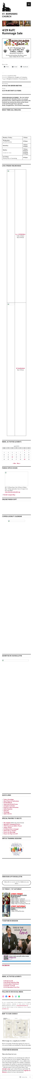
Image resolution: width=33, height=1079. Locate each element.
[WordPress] (16, 996)
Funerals (6, 810)
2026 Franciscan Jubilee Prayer (13, 826)
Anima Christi (8, 827)
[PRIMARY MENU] (29, 4)
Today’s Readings (9, 799)
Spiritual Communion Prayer (12, 824)
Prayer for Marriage (9, 832)
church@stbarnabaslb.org (12, 492)
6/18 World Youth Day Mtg (11, 982)
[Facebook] (6, 996)
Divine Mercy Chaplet (10, 830)
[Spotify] (19, 996)
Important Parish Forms (11, 804)
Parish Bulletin (8, 802)
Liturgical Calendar (9, 806)
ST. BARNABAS (20, 368)
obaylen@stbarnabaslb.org (22, 1005)
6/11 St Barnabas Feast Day (11, 987)
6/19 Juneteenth (8, 981)
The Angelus (7, 822)
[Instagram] (3, 996)
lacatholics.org (5, 1008)
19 (12, 457)
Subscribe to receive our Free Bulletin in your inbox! (16, 882)
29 (24, 459)
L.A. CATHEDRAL (20, 234)
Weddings (6, 812)
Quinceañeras (8, 814)
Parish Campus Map (9, 495)
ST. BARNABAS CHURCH (10, 15)
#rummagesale (23, 79)
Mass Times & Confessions (11, 801)
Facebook (6, 965)
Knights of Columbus (21, 77)
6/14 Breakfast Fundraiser (11, 984)
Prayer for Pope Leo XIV (11, 834)
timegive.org (6, 1069)
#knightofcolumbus (12, 79)
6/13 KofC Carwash (9, 985)
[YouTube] (9, 996)
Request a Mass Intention (11, 807)
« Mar (14, 463)
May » (18, 463)
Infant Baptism (8, 809)
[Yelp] (13, 996)
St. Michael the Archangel (11, 829)
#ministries (11, 77)
